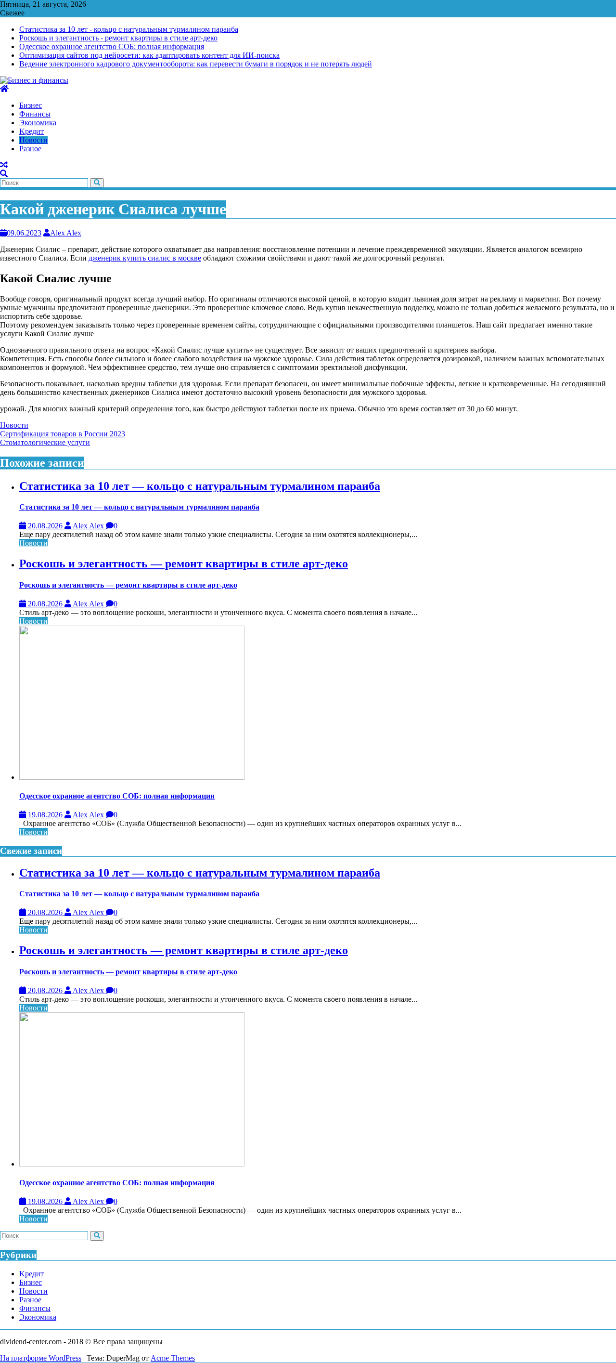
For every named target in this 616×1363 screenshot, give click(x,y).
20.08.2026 (45, 526)
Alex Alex (65, 233)
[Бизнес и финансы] (4, 89)
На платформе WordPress (40, 1358)
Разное (30, 1300)
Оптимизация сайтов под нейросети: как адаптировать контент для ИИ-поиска (149, 55)
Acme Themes (173, 1358)
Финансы (35, 1308)
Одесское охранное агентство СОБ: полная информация (111, 46)
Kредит (31, 1274)
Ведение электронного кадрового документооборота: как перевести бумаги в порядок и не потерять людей (195, 64)
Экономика (37, 1317)
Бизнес (30, 1282)
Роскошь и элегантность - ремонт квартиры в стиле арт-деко (118, 38)
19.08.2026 (45, 815)
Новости (14, 425)
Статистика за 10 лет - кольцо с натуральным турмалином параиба (128, 29)
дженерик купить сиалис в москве (145, 258)
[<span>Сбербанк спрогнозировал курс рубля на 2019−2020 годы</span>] (4, 165)
